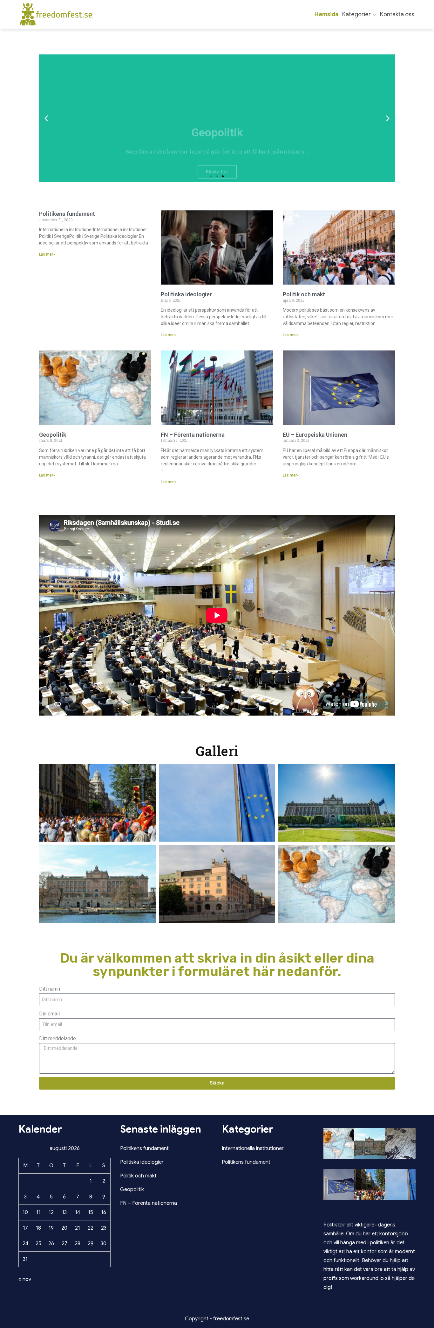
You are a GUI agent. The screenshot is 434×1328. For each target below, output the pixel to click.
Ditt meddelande (57, 1038)
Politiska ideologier (186, 294)
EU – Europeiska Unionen (315, 434)
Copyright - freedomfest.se (217, 1319)
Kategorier (356, 14)
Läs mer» (47, 254)
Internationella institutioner (253, 1148)
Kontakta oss (397, 14)
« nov (24, 1279)
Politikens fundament (67, 213)
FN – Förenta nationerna (193, 434)
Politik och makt (304, 294)
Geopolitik (52, 434)
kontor (369, 1251)
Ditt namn (49, 989)
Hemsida (326, 14)
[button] (46, 118)
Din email (49, 1014)
